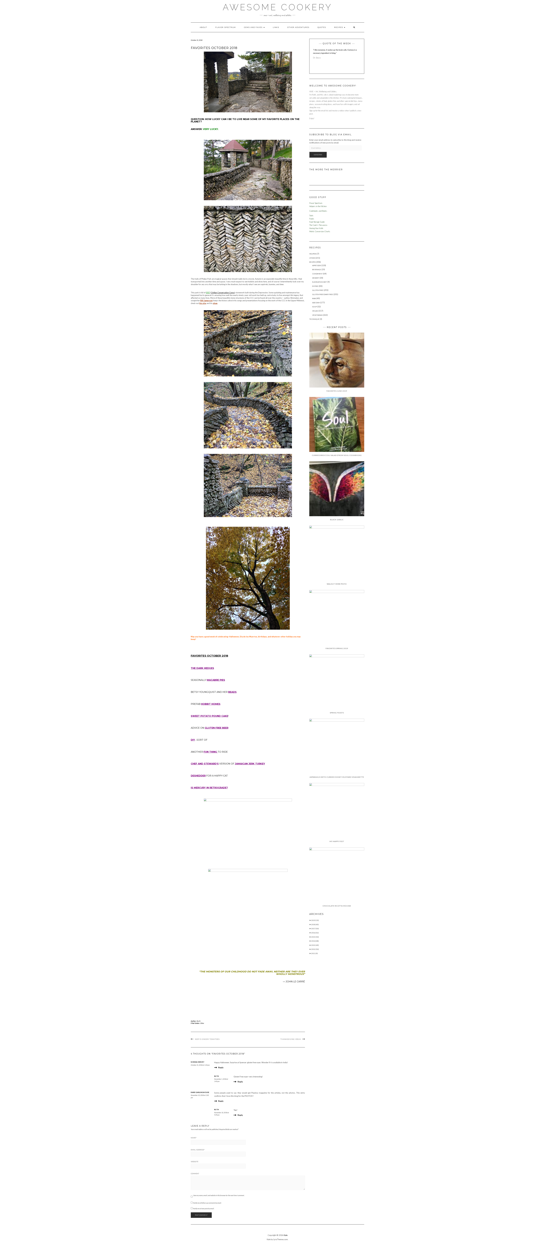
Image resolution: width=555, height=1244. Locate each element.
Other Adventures (298, 27)
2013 (315, 945)
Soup (314, 307)
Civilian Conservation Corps (222, 292)
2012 (315, 949)
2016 (315, 933)
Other (202, 1023)
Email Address (198, 1150)
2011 (314, 953)
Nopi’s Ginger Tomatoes (207, 1039)
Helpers (312, 254)
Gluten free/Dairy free (322, 294)
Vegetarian (317, 315)
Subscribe (318, 155)
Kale (285, 1235)
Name (193, 1138)
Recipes (339, 27)
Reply (220, 1067)
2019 (315, 920)
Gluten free (317, 290)
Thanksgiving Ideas (290, 1039)
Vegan (315, 311)
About (203, 27)
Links (276, 27)
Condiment (317, 274)
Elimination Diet (319, 282)
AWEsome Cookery (277, 7)
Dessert (315, 278)
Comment (195, 1174)
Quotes (322, 27)
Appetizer (316, 265)
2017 (315, 928)
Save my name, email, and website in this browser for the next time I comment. (218, 1195)
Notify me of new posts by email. (203, 1208)
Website (194, 1162)
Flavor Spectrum (225, 27)
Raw (314, 298)
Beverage (316, 269)
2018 (315, 924)
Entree (315, 286)
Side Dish (316, 303)
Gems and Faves (253, 27)
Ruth (198, 1021)
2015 (315, 937)
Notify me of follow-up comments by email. (207, 1203)
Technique (314, 319)
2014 (315, 941)
